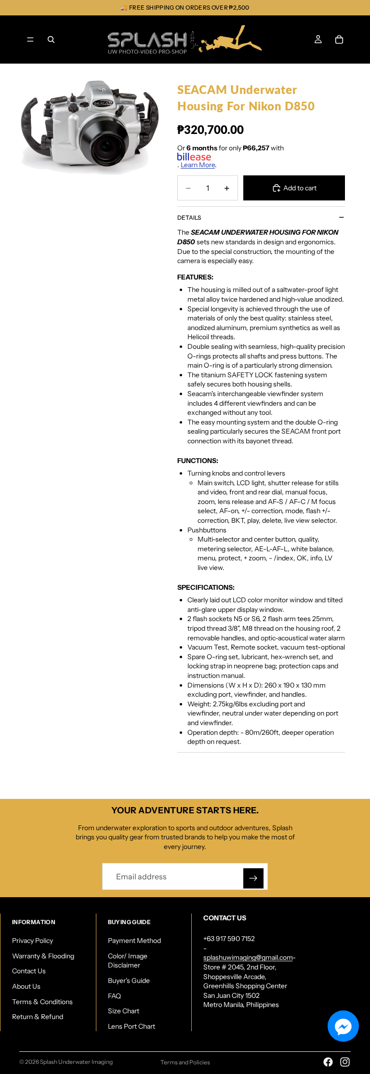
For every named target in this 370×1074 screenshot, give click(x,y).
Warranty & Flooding (43, 956)
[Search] (51, 39)
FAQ (114, 995)
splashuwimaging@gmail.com (247, 957)
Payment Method (134, 940)
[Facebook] (328, 1062)
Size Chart (123, 1011)
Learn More (198, 164)
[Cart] (339, 39)
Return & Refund (37, 1016)
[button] (343, 1026)
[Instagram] (345, 1062)
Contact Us (29, 971)
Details (189, 217)
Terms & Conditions (42, 1001)
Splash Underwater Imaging (76, 1061)
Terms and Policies (185, 1062)
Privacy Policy (32, 940)
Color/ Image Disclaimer (127, 961)
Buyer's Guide (129, 980)
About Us (26, 986)
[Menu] (30, 39)
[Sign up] (253, 878)
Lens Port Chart (131, 1026)
